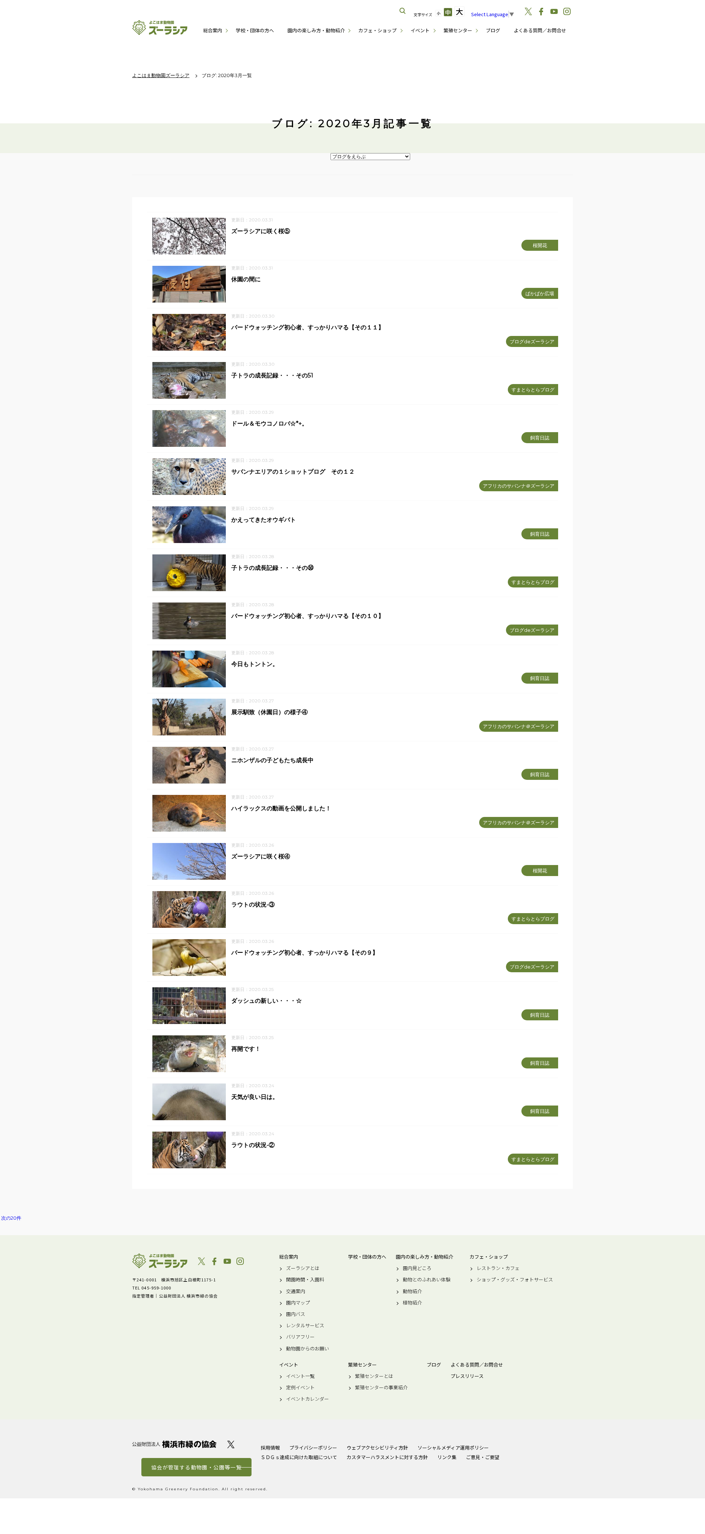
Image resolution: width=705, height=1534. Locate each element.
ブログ (493, 30)
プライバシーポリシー (313, 1447)
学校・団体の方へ (255, 30)
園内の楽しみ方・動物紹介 (316, 30)
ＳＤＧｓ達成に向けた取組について (299, 1457)
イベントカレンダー (307, 1399)
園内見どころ (417, 1268)
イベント (420, 30)
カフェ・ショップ (377, 30)
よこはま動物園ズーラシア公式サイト (159, 27)
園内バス (295, 1314)
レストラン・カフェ (498, 1268)
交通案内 (295, 1291)
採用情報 (270, 1447)
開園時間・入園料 (305, 1279)
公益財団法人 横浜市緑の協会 (174, 1444)
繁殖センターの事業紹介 (381, 1387)
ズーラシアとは (302, 1268)
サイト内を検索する (402, 11)
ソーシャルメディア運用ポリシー (453, 1447)
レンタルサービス (305, 1325)
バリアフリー (300, 1337)
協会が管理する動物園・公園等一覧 (196, 1467)
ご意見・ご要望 (482, 1457)
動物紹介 (412, 1291)
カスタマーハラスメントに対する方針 (387, 1457)
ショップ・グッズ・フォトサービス (515, 1279)
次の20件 (11, 1218)
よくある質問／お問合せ (540, 30)
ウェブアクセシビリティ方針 (377, 1447)
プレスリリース (467, 1376)
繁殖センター (458, 30)
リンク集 (446, 1457)
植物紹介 (412, 1302)
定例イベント (300, 1387)
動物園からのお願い (307, 1348)
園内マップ (298, 1302)
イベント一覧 (300, 1376)
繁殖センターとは (374, 1376)
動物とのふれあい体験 (427, 1279)
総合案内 (212, 30)
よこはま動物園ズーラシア (159, 1260)
